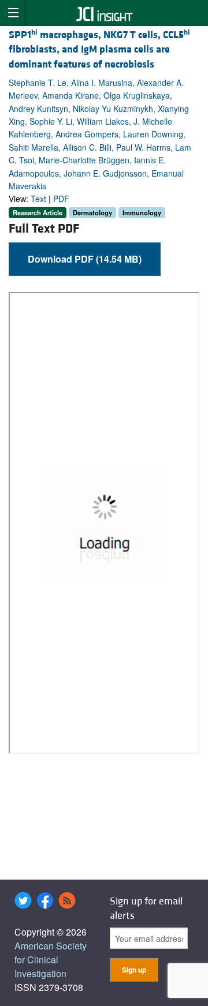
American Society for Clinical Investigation (50, 959)
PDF (61, 198)
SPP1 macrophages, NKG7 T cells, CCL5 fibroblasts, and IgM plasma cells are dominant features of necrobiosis (99, 49)
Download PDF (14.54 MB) (85, 258)
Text (38, 198)
